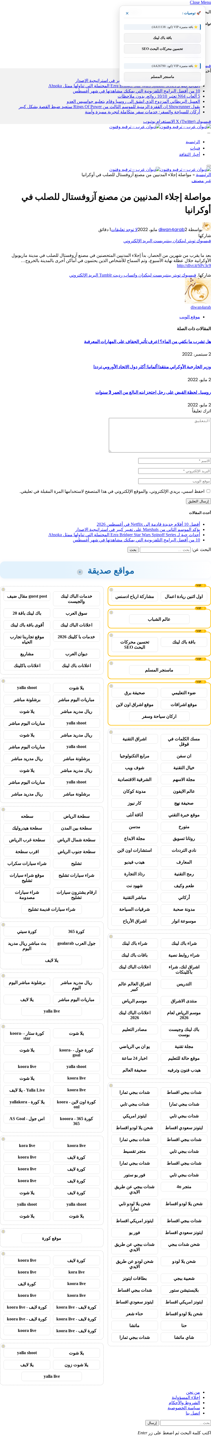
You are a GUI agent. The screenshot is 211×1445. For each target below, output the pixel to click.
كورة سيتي (27, 931)
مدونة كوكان (134, 791)
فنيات (195, 148)
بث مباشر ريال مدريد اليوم (27, 946)
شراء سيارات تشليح (76, 875)
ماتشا (134, 1325)
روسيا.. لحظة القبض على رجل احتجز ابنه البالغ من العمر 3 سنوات (153, 392)
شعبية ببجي (184, 1278)
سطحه (27, 816)
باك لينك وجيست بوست (184, 1032)
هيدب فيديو (134, 862)
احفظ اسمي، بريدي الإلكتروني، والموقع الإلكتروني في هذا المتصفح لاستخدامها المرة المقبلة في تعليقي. (112, 491)
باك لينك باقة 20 (27, 613)
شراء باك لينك (184, 943)
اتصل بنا (193, 1413)
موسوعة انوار (184, 921)
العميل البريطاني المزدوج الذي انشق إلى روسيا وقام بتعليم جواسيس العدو (133, 101)
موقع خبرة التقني (184, 815)
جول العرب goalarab (76, 943)
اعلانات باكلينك (27, 665)
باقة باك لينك (183, 642)
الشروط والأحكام (184, 1402)
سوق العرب (76, 613)
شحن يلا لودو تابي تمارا (134, 1206)
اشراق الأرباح (134, 921)
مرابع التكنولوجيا (134, 756)
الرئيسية (193, 142)
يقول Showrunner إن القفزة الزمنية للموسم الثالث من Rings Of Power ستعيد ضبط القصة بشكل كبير (109, 106)
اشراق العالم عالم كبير (134, 986)
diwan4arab (172, 229)
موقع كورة (51, 1238)
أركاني (184, 897)
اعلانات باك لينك (76, 665)
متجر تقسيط (134, 1151)
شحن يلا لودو (184, 1261)
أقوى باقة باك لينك (27, 625)
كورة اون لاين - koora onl (76, 1104)
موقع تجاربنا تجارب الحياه (27, 639)
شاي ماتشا (184, 1337)
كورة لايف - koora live (76, 1307)
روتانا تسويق (184, 838)
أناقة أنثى (134, 815)
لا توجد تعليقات (124, 229)
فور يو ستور (134, 1175)
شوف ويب (134, 767)
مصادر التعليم (134, 1029)
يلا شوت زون (76, 1364)
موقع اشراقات (184, 704)
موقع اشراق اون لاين (135, 704)
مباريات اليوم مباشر (76, 699)
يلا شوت (76, 687)
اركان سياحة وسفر (159, 716)
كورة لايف (76, 1157)
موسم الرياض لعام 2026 (184, 1015)
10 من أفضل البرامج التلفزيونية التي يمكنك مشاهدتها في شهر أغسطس (136, 91)
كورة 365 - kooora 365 (76, 1121)
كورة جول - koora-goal (76, 1052)
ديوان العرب (76, 653)
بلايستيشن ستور (184, 1290)
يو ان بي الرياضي (134, 1046)
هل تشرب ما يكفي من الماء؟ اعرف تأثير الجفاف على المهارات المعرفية (147, 341)
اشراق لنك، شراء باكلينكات (184, 969)
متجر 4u (184, 1186)
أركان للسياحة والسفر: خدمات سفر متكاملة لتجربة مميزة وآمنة (142, 111)
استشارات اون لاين (134, 850)
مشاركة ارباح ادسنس (134, 596)
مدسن (134, 826)
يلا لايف (51, 960)
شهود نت (134, 885)
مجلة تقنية (184, 1046)
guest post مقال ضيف (27, 596)
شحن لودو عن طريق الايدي (134, 1264)
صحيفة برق (134, 692)
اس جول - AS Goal (27, 1118)
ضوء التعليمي (184, 692)
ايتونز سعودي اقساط (184, 1127)
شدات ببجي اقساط (184, 1092)
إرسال (152, 1423)
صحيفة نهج (184, 803)
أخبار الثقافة (189, 154)
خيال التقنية (184, 767)
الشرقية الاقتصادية (134, 779)
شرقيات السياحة (134, 909)
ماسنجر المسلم (159, 670)
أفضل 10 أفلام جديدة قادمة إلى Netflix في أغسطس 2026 (148, 524)
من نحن (193, 1392)
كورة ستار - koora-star (27, 1036)
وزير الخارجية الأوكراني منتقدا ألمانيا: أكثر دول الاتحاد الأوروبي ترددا (152, 367)
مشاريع (27, 653)
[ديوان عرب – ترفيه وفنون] (160, 126)
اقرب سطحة (27, 851)
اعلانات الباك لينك (135, 967)
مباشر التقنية (134, 897)
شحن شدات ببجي (184, 1244)
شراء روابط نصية (183, 955)
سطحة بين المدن (76, 828)
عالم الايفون (184, 791)
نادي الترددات (184, 850)
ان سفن (184, 756)
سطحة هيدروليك (27, 828)
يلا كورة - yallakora (27, 1102)
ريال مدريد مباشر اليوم (76, 985)
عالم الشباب (159, 619)
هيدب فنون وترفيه (184, 1070)
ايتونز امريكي (134, 1116)
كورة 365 (76, 931)
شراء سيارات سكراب (26, 863)
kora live (27, 1145)
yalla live (52, 1011)
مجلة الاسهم (184, 779)
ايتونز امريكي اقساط (134, 1220)
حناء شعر (134, 1313)
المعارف (184, 862)
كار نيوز (134, 803)
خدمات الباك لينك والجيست (76, 599)
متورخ (184, 826)
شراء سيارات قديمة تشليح (51, 909)
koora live (27, 1066)
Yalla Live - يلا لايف (27, 1090)
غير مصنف (201, 181)
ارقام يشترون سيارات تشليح (76, 895)
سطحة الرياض (76, 816)
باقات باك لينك (134, 955)
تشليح (76, 863)
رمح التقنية (184, 874)
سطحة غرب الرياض (27, 839)
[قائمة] (208, 133)
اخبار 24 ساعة (134, 1058)
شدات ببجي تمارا (135, 1092)
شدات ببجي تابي (134, 1104)
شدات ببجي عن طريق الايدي (134, 1189)
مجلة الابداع (134, 838)
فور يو (134, 1232)
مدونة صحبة (184, 909)
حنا (184, 1325)
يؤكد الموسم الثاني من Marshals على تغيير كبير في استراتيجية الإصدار (137, 529)
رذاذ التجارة (134, 874)
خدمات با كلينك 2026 (76, 636)
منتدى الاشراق (184, 1001)
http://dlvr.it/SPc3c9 (194, 265)
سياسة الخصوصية (184, 1407)
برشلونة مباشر (27, 699)
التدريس (184, 984)
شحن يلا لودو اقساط (134, 1127)
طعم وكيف (184, 885)
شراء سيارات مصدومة (27, 895)
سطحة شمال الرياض (76, 839)
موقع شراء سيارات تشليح (27, 878)
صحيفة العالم (135, 1070)
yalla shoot (27, 687)
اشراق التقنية (134, 738)
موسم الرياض (134, 1001)
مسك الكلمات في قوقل (184, 741)
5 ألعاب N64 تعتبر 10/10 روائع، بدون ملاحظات (159, 96)
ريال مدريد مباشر (76, 711)
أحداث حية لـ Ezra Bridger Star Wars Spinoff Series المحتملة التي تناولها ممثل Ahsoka (124, 534)
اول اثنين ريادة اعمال (184, 596)
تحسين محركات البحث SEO (134, 645)
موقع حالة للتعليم (184, 1058)
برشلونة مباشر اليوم (27, 982)
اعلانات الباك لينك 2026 (135, 1015)
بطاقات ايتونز (135, 1278)
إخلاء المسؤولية (186, 1397)
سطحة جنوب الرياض (76, 851)
